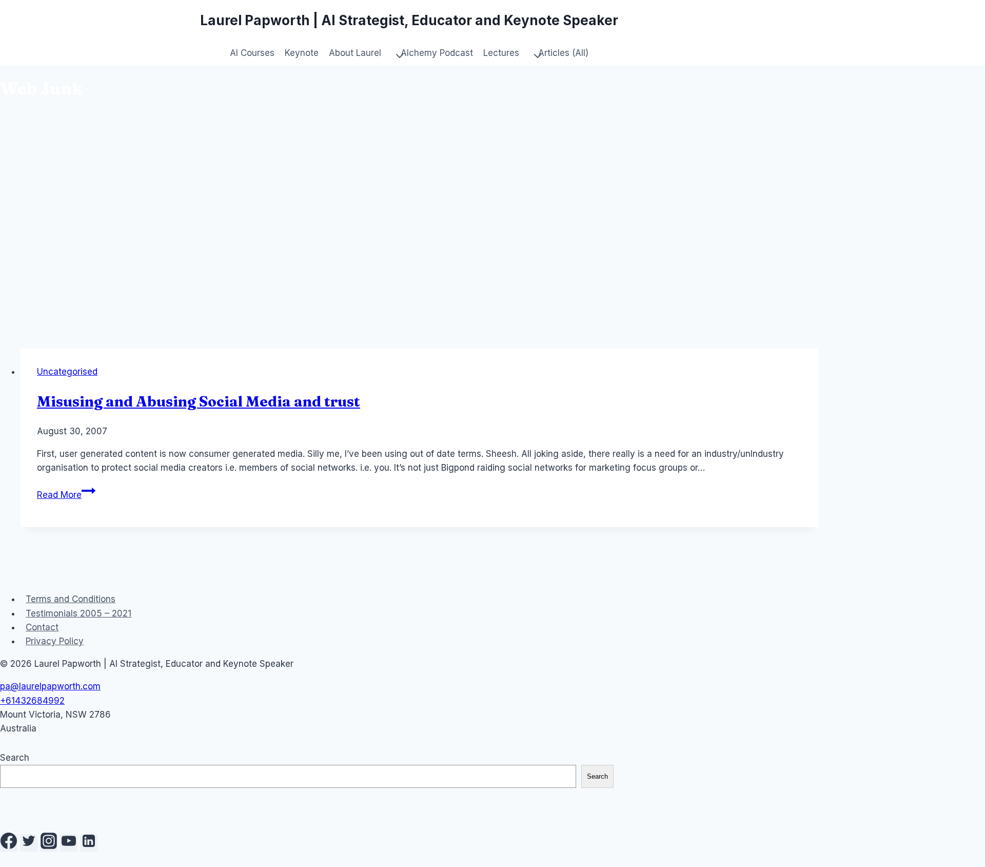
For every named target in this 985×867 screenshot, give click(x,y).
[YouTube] (68, 843)
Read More (66, 495)
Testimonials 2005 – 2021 (78, 613)
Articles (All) (563, 53)
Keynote (302, 53)
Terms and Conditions (70, 599)
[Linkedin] (88, 843)
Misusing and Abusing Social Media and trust (198, 401)
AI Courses (252, 53)
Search (14, 758)
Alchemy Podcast (437, 53)
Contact (42, 627)
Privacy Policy (55, 641)
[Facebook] (8, 843)
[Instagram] (48, 843)
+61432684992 (32, 701)
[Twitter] (28, 843)
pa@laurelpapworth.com (50, 686)
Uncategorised (67, 372)
